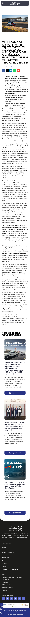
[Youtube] (23, 598)
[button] (3, 70)
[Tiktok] (19, 598)
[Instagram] (3, 598)
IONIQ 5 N (11, 321)
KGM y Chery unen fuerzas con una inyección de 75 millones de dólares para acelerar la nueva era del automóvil (14, 426)
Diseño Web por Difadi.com (15, 615)
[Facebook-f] (15, 598)
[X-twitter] (11, 598)
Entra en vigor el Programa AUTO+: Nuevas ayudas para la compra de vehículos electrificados (14, 485)
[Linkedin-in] (7, 598)
